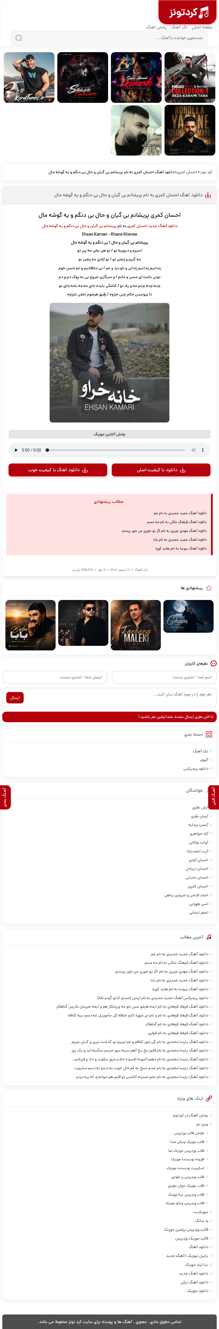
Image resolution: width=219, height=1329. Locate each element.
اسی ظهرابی (198, 904)
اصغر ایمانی (198, 912)
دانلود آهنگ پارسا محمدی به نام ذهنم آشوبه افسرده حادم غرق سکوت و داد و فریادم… (140, 1059)
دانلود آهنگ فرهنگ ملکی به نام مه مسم (177, 522)
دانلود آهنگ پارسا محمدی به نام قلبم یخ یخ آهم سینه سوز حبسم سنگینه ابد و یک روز (140, 1050)
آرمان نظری (199, 816)
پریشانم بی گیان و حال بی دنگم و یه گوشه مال (79, 226)
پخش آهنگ (156, 27)
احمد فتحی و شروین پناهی (186, 895)
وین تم (202, 1124)
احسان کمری (187, 172)
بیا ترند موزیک (196, 1264)
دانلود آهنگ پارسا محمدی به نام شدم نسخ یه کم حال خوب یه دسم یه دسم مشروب (141, 1068)
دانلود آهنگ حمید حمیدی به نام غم (180, 513)
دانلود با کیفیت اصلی (157, 470)
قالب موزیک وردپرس (191, 1238)
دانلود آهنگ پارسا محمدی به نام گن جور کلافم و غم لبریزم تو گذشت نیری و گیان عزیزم (140, 1042)
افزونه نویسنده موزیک (187, 1159)
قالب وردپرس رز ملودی (187, 1177)
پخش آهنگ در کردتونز (190, 1115)
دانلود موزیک (197, 1291)
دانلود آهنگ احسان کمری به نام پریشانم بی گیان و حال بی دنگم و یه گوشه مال (128, 195)
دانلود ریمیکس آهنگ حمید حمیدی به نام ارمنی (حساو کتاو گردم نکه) (152, 998)
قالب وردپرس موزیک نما (186, 1151)
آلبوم (204, 760)
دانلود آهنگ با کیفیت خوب (54, 470)
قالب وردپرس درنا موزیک (186, 1194)
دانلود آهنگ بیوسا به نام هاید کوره (181, 548)
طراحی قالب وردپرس (189, 1133)
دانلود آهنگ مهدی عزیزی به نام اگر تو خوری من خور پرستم (164, 531)
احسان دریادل (197, 868)
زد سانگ (201, 1221)
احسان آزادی (198, 860)
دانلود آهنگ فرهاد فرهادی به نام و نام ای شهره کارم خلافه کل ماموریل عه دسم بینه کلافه (138, 1015)
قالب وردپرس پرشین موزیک (186, 1229)
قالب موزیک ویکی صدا (187, 1142)
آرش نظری (200, 807)
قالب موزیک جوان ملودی (186, 1186)
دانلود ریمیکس (195, 768)
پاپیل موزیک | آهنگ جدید (187, 1256)
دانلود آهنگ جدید (162, 226)
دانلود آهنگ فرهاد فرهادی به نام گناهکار (176, 1024)
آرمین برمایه (198, 825)
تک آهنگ (179, 27)
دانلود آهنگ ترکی (194, 1282)
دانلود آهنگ (198, 1247)
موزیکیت (200, 1212)
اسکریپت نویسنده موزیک (185, 1168)
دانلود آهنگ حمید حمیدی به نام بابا (180, 539)
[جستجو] (19, 38)
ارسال (15, 698)
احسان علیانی (197, 877)
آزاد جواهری (199, 833)
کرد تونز (206, 172)
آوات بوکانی (198, 842)
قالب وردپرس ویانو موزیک (184, 1203)
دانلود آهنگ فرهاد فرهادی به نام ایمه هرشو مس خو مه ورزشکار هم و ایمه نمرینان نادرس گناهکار (132, 1006)
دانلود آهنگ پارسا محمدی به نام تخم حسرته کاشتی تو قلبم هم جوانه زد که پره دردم (142, 1077)
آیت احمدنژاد (197, 851)
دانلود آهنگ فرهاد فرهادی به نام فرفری (178, 1033)
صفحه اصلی (202, 27)
